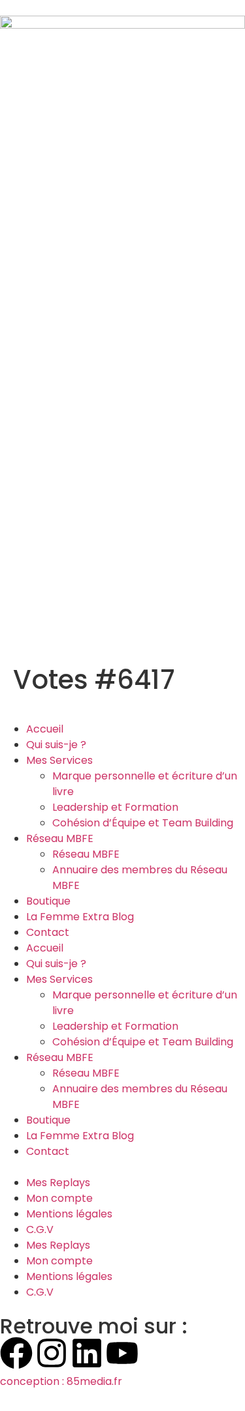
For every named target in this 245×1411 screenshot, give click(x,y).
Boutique (48, 901)
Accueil (44, 728)
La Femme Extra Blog (80, 916)
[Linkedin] (87, 1353)
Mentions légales (69, 1213)
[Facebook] (16, 1353)
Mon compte (59, 1198)
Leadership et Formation (115, 807)
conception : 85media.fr (61, 1381)
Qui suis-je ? (56, 744)
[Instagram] (51, 1353)
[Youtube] (122, 1353)
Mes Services (59, 760)
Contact (47, 932)
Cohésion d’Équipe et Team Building (142, 822)
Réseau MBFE (59, 838)
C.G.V (40, 1229)
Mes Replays (58, 1182)
